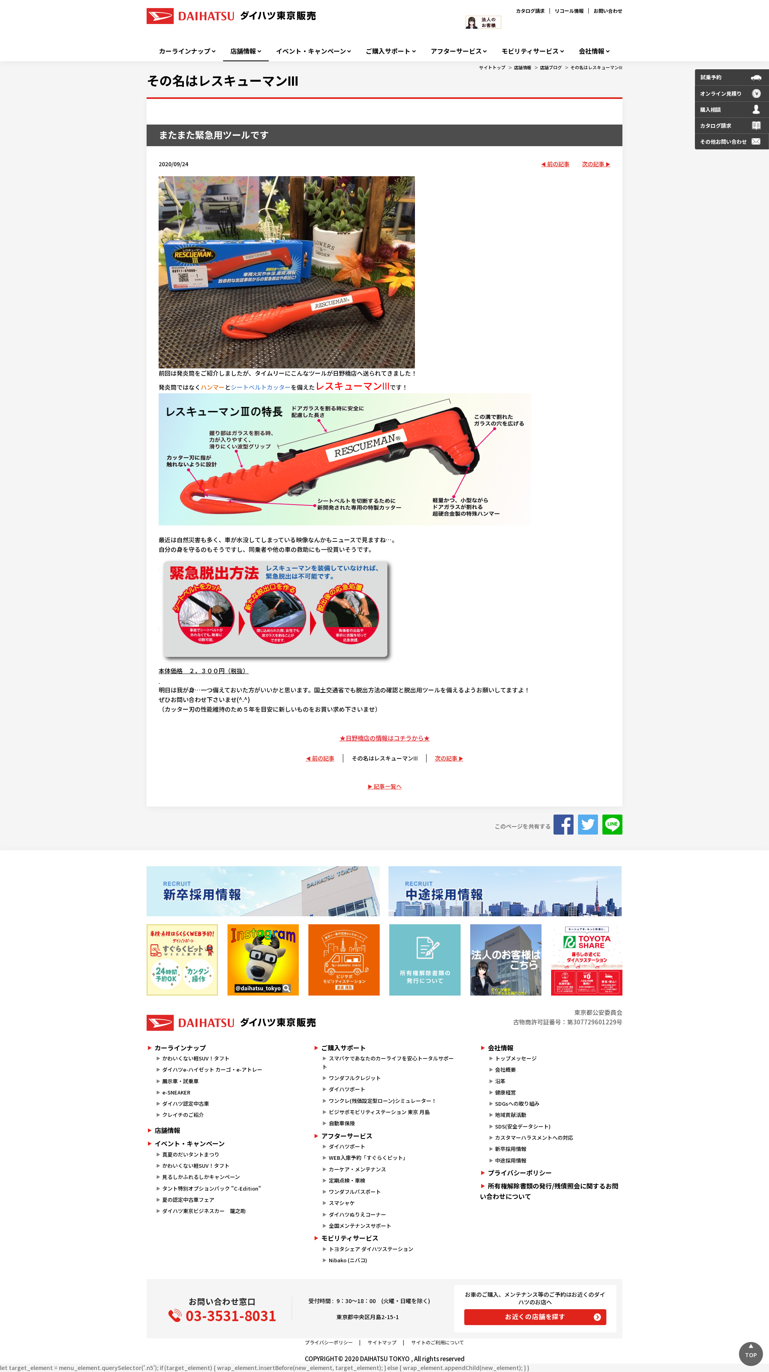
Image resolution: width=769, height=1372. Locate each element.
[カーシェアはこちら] (586, 960)
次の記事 (593, 163)
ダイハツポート (347, 1089)
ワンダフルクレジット (355, 1078)
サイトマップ (382, 1342)
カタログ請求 (530, 10)
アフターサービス (456, 51)
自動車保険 (342, 1123)
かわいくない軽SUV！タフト (195, 1058)
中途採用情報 (510, 1160)
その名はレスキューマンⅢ (596, 67)
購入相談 (710, 109)
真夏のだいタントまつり (190, 1154)
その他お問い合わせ (723, 141)
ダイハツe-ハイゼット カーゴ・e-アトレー (212, 1069)
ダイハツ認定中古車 (185, 1103)
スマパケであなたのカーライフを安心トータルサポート (387, 1062)
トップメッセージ (516, 1058)
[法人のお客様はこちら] (506, 960)
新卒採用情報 (510, 1149)
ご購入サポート (388, 51)
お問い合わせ (608, 10)
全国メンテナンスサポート (360, 1225)
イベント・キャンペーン (311, 51)
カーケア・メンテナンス (357, 1169)
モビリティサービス (530, 51)
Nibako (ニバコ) (348, 1260)
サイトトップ (492, 67)
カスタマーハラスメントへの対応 (534, 1137)
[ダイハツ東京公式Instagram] (263, 960)
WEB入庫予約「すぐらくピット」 (368, 1157)
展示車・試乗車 (180, 1081)
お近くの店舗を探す (535, 1316)
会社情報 (591, 51)
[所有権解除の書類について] (425, 960)
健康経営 (505, 1092)
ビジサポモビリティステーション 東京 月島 (379, 1112)
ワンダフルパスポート (355, 1191)
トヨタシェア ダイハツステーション (371, 1249)
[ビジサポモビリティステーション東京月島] (344, 960)
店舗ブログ (551, 67)
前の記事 (558, 163)
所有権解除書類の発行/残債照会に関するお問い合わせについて (549, 1191)
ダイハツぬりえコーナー (357, 1214)
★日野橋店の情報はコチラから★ (385, 738)
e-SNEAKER (176, 1092)
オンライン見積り (721, 93)
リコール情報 (569, 10)
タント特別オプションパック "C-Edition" (211, 1188)
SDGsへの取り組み (517, 1103)
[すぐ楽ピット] (182, 960)
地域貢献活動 (510, 1115)
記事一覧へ (388, 786)
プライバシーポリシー (520, 1172)
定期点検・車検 (347, 1180)
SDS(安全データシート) (523, 1126)
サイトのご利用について (437, 1342)
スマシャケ (342, 1203)
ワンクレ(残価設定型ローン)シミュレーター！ (383, 1100)
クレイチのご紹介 (183, 1115)
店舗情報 (243, 51)
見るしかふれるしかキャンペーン (201, 1177)
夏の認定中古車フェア (188, 1199)
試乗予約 (711, 77)
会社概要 (505, 1069)
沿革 (500, 1081)
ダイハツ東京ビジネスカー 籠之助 (204, 1211)
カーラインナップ (184, 51)
